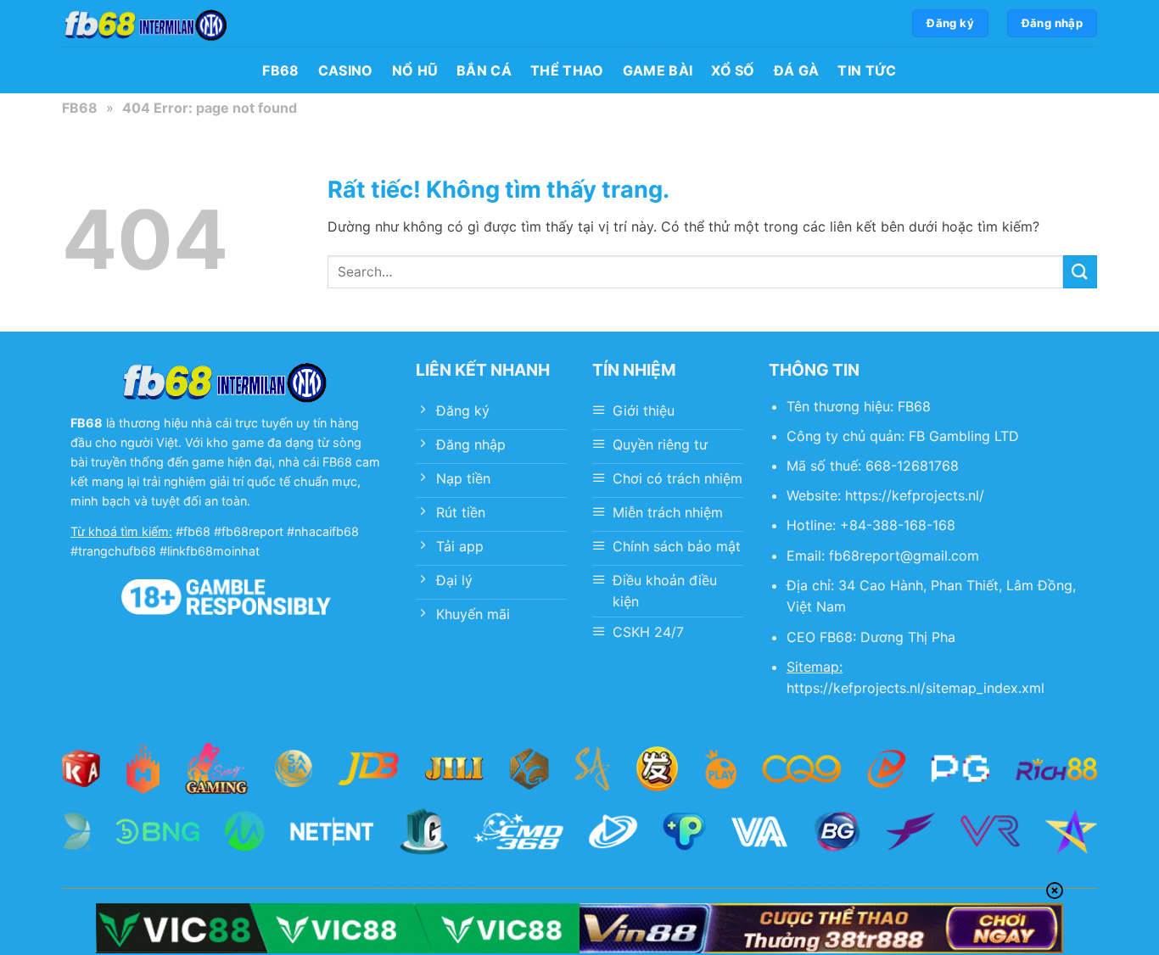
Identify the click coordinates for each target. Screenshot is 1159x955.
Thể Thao (567, 70)
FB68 (280, 70)
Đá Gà (797, 70)
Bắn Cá (484, 70)
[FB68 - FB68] (147, 23)
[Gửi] (1080, 271)
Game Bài (658, 70)
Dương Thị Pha (907, 636)
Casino (345, 70)
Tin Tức (866, 70)
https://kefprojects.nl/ (914, 495)
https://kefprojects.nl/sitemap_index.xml (915, 687)
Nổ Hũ (415, 70)
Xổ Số (733, 70)
